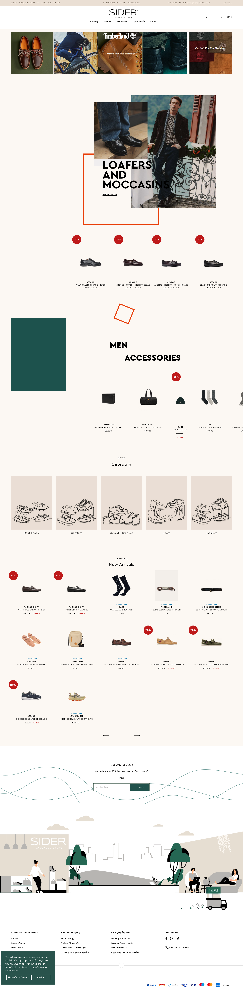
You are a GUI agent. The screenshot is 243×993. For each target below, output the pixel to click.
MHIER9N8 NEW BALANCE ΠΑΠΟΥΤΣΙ (76, 719)
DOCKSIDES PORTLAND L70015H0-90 (211, 664)
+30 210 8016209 (179, 947)
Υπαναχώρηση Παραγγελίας (75, 952)
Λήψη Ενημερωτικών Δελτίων (125, 952)
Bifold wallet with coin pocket (108, 427)
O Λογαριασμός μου (120, 939)
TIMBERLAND (108, 425)
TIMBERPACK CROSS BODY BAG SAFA (77, 664)
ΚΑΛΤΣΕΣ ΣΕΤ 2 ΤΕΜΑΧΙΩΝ (121, 610)
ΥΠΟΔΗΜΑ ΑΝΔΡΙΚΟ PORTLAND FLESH (166, 664)
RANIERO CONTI (31, 607)
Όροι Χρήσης (67, 939)
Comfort (76, 533)
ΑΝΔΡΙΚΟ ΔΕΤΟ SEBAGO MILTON (90, 285)
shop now (110, 194)
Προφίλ (14, 939)
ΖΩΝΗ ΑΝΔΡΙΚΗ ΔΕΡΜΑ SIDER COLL (211, 610)
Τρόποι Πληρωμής (70, 943)
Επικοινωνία (17, 948)
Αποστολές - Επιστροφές (73, 948)
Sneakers (211, 533)
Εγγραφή (140, 787)
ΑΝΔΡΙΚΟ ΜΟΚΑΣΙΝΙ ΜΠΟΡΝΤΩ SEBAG (133, 285)
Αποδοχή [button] (40, 977)
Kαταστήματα (18, 943)
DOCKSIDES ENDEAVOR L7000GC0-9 (121, 664)
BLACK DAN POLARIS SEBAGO (213, 285)
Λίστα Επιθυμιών (119, 948)
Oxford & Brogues (121, 533)
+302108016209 (133, 3)
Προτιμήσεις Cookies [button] (18, 977)
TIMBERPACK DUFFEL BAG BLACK (148, 427)
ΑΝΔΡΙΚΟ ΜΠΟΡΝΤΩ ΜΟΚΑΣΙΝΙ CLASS (171, 285)
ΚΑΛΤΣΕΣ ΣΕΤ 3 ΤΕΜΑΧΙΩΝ (209, 427)
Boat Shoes (31, 533)
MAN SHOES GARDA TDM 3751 (31, 610)
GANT (180, 427)
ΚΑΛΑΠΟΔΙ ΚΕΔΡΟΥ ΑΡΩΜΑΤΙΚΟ (31, 664)
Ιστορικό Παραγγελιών (122, 943)
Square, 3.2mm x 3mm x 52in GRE (166, 610)
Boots (166, 533)
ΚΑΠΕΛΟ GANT (180, 430)
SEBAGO (90, 282)
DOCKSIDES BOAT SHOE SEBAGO (31, 719)
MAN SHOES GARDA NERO (76, 610)
